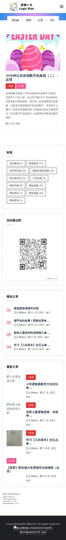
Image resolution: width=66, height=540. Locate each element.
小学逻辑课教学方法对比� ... (42, 385)
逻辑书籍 (16, 185)
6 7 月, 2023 (48, 392)
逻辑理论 (16, 193)
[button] (61, 6)
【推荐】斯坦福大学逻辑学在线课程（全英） (33, 469)
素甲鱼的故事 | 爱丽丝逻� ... (31, 320)
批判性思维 (17, 170)
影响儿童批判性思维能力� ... (32, 332)
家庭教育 (36, 163)
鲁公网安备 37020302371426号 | (34, 528)
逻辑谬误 (16, 200)
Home (15, 20)
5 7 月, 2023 (48, 420)
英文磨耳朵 (17, 178)
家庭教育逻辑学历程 (26, 308)
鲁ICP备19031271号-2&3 (33, 532)
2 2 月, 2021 (36, 337)
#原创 (11, 86)
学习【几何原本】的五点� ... (32, 345)
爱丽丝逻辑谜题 (43, 170)
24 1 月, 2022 (37, 324)
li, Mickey (21, 312)
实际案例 (16, 163)
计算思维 (39, 178)
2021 (29, 20)
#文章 (21, 86)
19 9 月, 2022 (49, 476)
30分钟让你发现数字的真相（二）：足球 (32, 77)
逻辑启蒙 (36, 185)
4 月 (40, 20)
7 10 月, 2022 (37, 349)
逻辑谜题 (36, 193)
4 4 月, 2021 (14, 123)
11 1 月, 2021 (37, 312)
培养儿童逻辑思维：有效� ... (42, 413)
